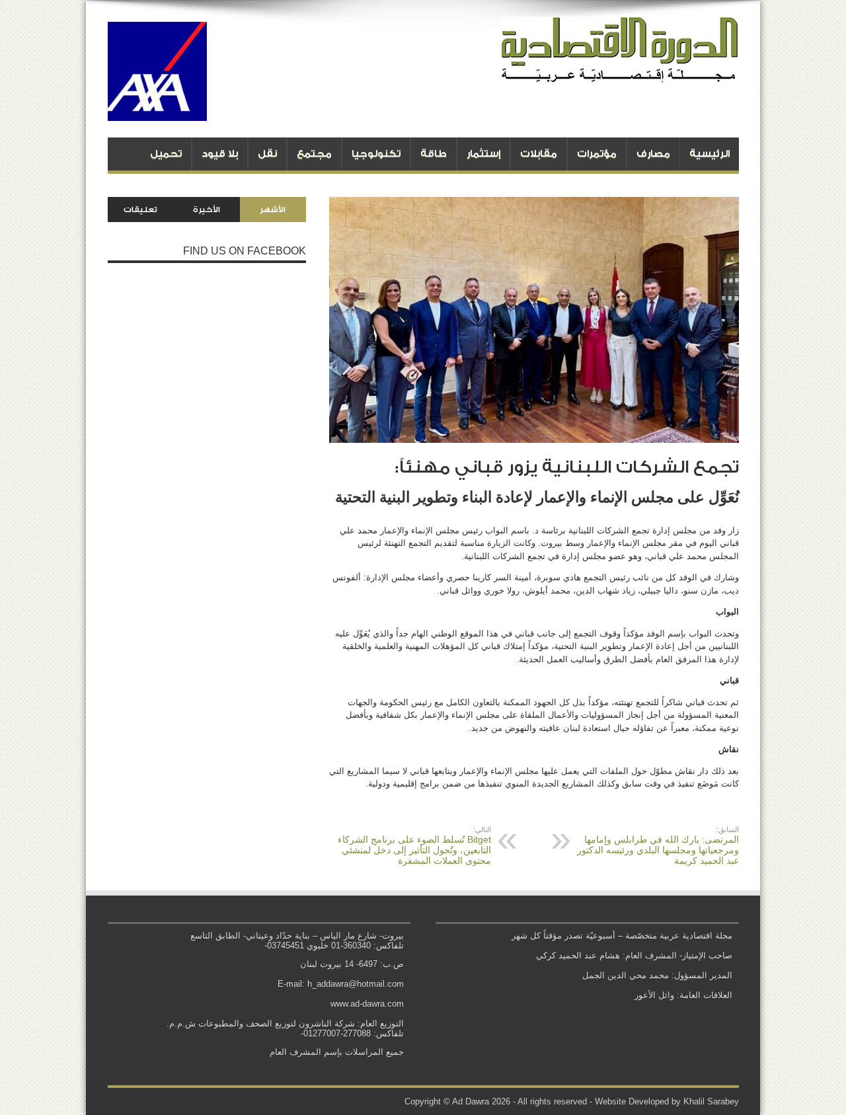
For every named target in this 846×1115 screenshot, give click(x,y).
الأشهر (273, 209)
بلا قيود (220, 153)
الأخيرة (206, 209)
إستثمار (483, 153)
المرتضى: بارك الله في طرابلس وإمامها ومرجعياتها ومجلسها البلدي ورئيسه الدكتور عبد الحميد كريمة (658, 846)
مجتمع (314, 153)
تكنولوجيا (376, 153)
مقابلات (538, 153)
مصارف (653, 153)
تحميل (166, 153)
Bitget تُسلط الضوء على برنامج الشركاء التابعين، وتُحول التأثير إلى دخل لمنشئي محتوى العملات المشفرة (414, 846)
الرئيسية (709, 153)
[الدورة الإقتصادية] (620, 73)
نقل (267, 153)
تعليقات (140, 209)
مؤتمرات (597, 153)
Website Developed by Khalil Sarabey (667, 1101)
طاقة (433, 153)
